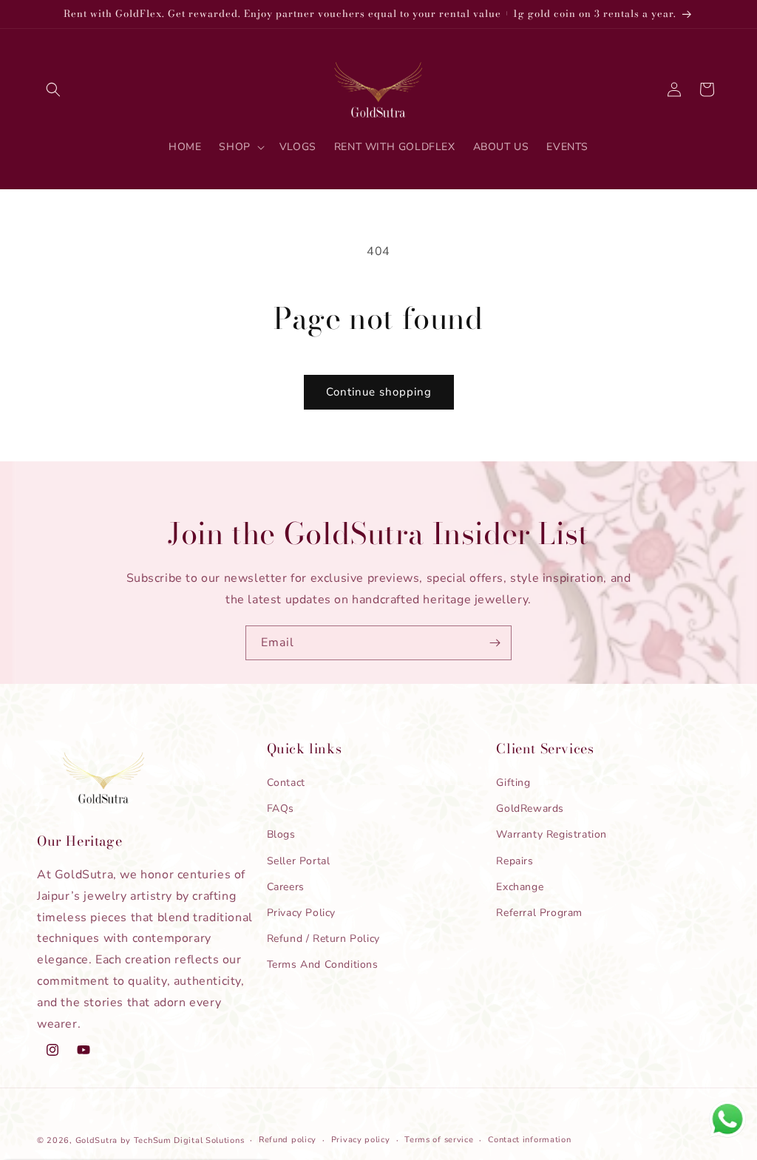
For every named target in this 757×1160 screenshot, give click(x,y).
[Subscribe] (494, 642)
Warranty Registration (551, 834)
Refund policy (287, 1139)
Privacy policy (360, 1139)
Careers (286, 887)
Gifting (513, 783)
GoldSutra (96, 1140)
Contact (286, 783)
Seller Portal (298, 861)
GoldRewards (530, 808)
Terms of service (438, 1139)
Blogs (281, 834)
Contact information (529, 1139)
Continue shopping (379, 391)
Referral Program (539, 913)
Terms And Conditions (322, 964)
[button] (53, 89)
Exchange (519, 887)
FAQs (280, 808)
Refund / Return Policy (323, 939)
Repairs (514, 861)
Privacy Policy (301, 913)
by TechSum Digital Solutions (182, 1140)
